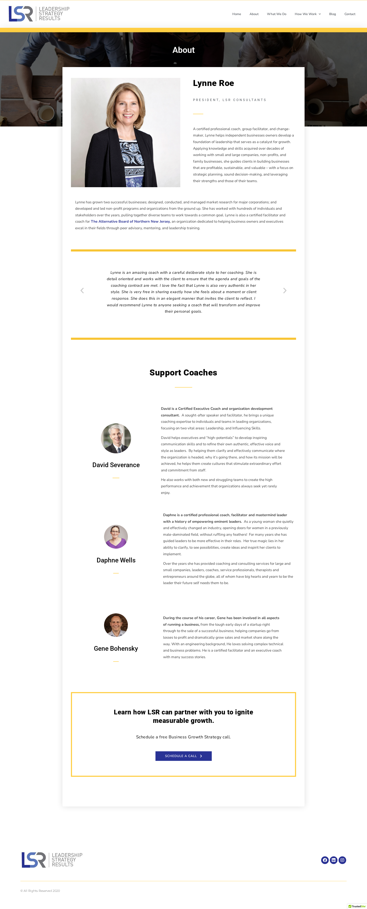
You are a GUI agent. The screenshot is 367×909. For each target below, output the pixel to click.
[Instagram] (342, 860)
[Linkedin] (333, 860)
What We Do (276, 14)
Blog (332, 14)
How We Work (306, 14)
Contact (349, 14)
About (254, 14)
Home (236, 14)
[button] (82, 290)
